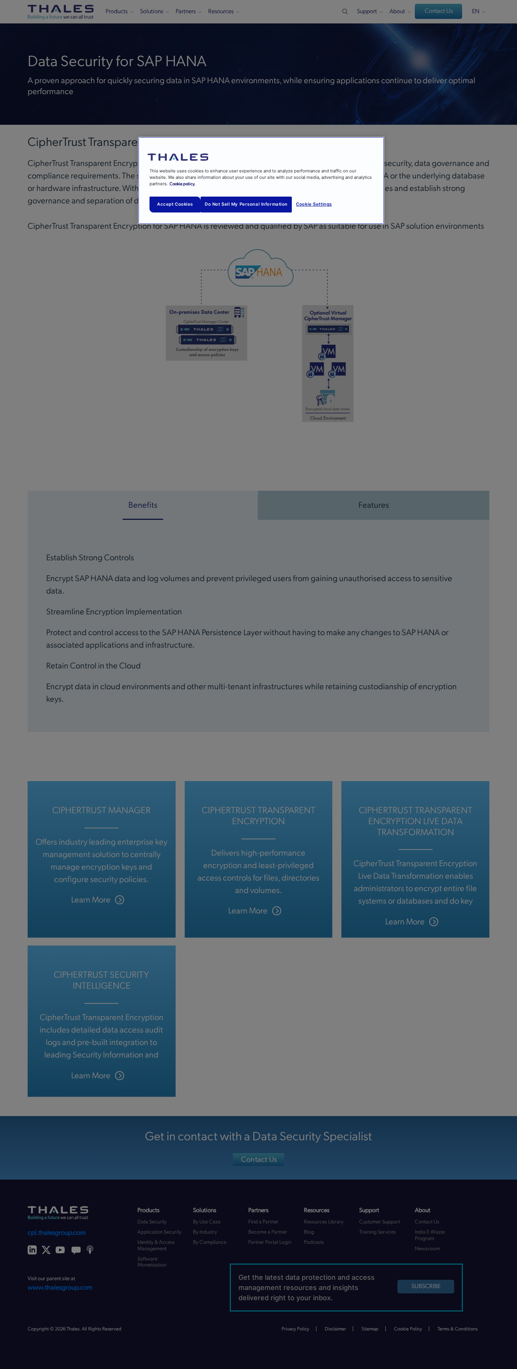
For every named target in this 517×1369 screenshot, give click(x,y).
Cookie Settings (314, 204)
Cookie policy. (182, 183)
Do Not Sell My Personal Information (246, 204)
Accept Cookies (175, 204)
